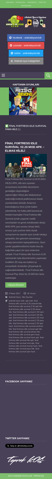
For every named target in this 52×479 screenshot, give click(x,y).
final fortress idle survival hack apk (24, 337)
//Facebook (31, 2)
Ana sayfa (10, 2)
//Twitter (42, 2)
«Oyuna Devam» (15, 285)
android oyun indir (16, 301)
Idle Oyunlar (27, 297)
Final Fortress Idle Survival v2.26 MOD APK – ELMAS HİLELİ (24, 147)
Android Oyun (15, 297)
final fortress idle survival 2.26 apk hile (25, 306)
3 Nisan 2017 (14, 293)
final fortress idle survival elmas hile (24, 332)
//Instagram (26, 6)
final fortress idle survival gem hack (24, 335)
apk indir (29, 301)
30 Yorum (31, 293)
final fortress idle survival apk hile (27, 329)
